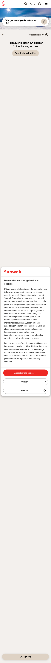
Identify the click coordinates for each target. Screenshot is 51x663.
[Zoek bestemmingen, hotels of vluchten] (25, 4)
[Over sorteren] (46, 34)
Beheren (24, 390)
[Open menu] (46, 4)
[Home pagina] (3, 3)
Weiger (24, 381)
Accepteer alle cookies (24, 373)
